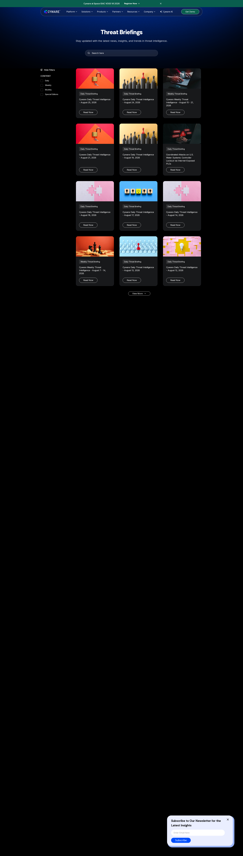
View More (137, 293)
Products (101, 11)
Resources (132, 11)
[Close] (228, 820)
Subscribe (181, 840)
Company (148, 11)
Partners (116, 11)
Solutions (86, 11)
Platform (70, 11)
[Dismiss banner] (161, 4)
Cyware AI (168, 11)
